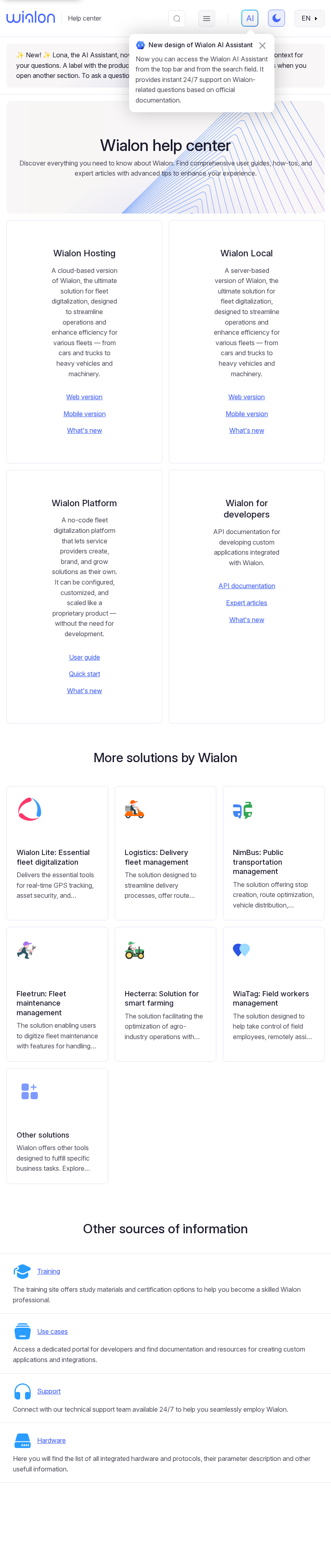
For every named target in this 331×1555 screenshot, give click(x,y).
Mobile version (84, 414)
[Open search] (176, 18)
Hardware (51, 1440)
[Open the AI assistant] (249, 18)
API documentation (246, 586)
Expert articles (246, 603)
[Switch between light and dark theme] (276, 18)
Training (48, 1271)
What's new (84, 430)
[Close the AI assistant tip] (262, 45)
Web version (84, 397)
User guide (84, 657)
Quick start (84, 674)
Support (49, 1391)
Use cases (52, 1331)
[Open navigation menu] (206, 18)
